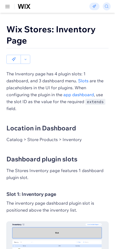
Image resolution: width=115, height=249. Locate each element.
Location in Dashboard (41, 128)
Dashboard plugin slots (41, 159)
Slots (83, 80)
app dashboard (78, 94)
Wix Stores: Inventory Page (51, 35)
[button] (14, 59)
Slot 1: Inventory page (31, 194)
